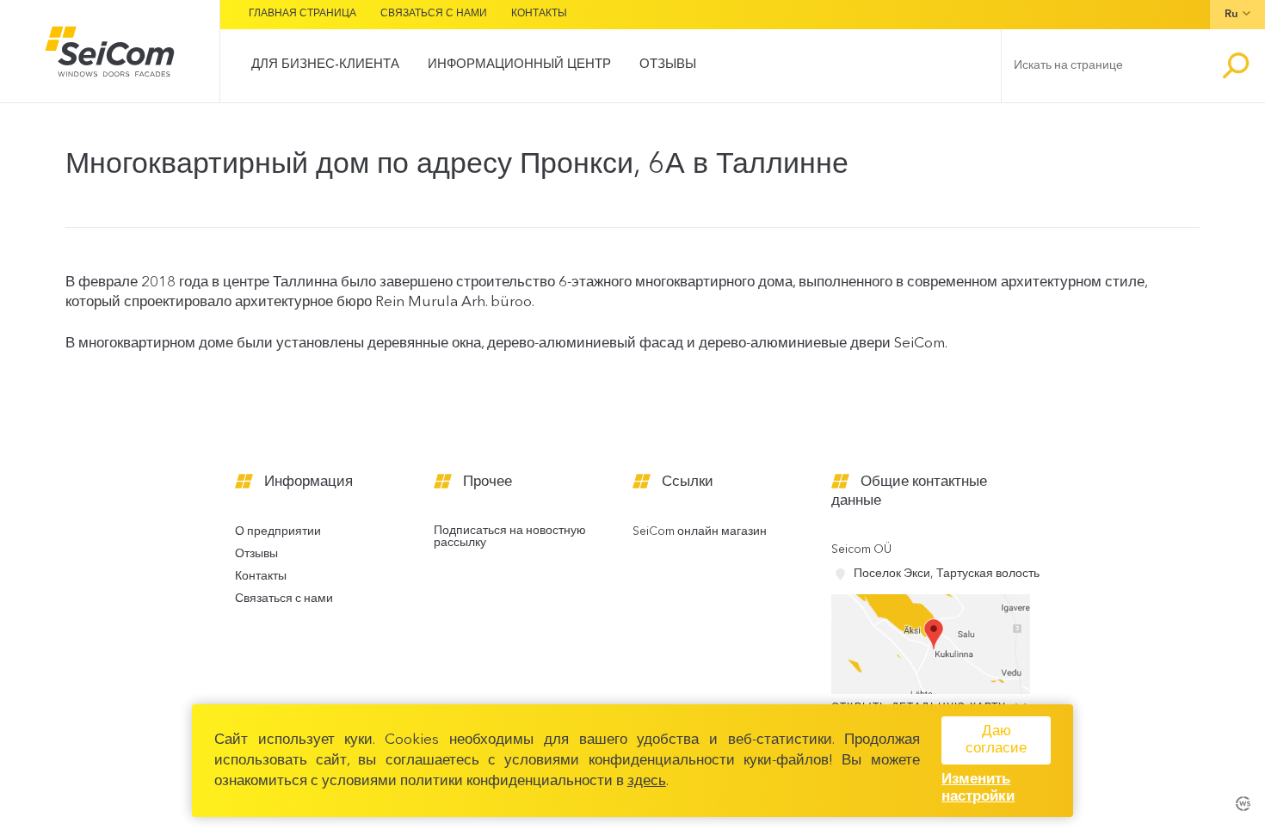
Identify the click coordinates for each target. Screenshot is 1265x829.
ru (1231, 14)
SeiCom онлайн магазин (699, 531)
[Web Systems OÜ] (1243, 802)
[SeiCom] (109, 51)
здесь (646, 781)
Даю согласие (996, 740)
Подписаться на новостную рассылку (510, 537)
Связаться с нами (433, 14)
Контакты (539, 14)
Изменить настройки (978, 788)
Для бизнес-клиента (325, 64)
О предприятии (278, 531)
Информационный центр (519, 64)
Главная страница (302, 14)
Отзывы (667, 64)
